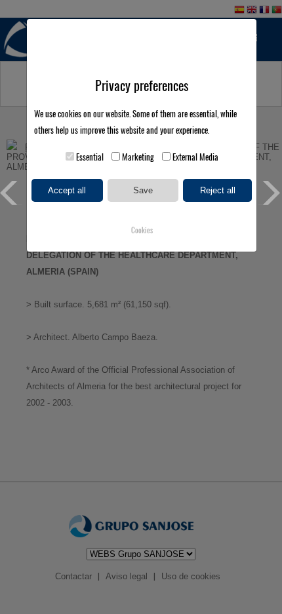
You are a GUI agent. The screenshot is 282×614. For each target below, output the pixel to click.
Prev (12, 193)
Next (270, 193)
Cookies (142, 230)
